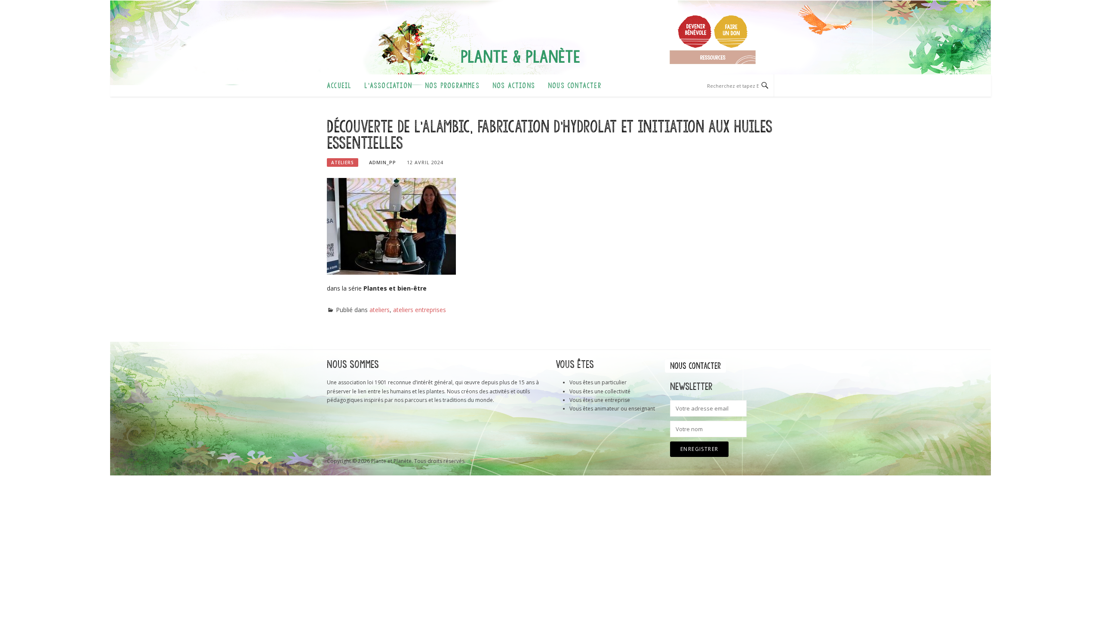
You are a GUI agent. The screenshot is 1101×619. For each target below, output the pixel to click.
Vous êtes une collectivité (599, 391)
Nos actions (513, 85)
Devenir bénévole (694, 31)
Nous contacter (574, 85)
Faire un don (730, 31)
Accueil (339, 85)
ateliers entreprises (419, 310)
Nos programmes (452, 85)
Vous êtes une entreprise (599, 400)
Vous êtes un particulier (598, 382)
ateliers (342, 162)
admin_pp (382, 162)
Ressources (713, 57)
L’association (388, 85)
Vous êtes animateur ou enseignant (612, 408)
